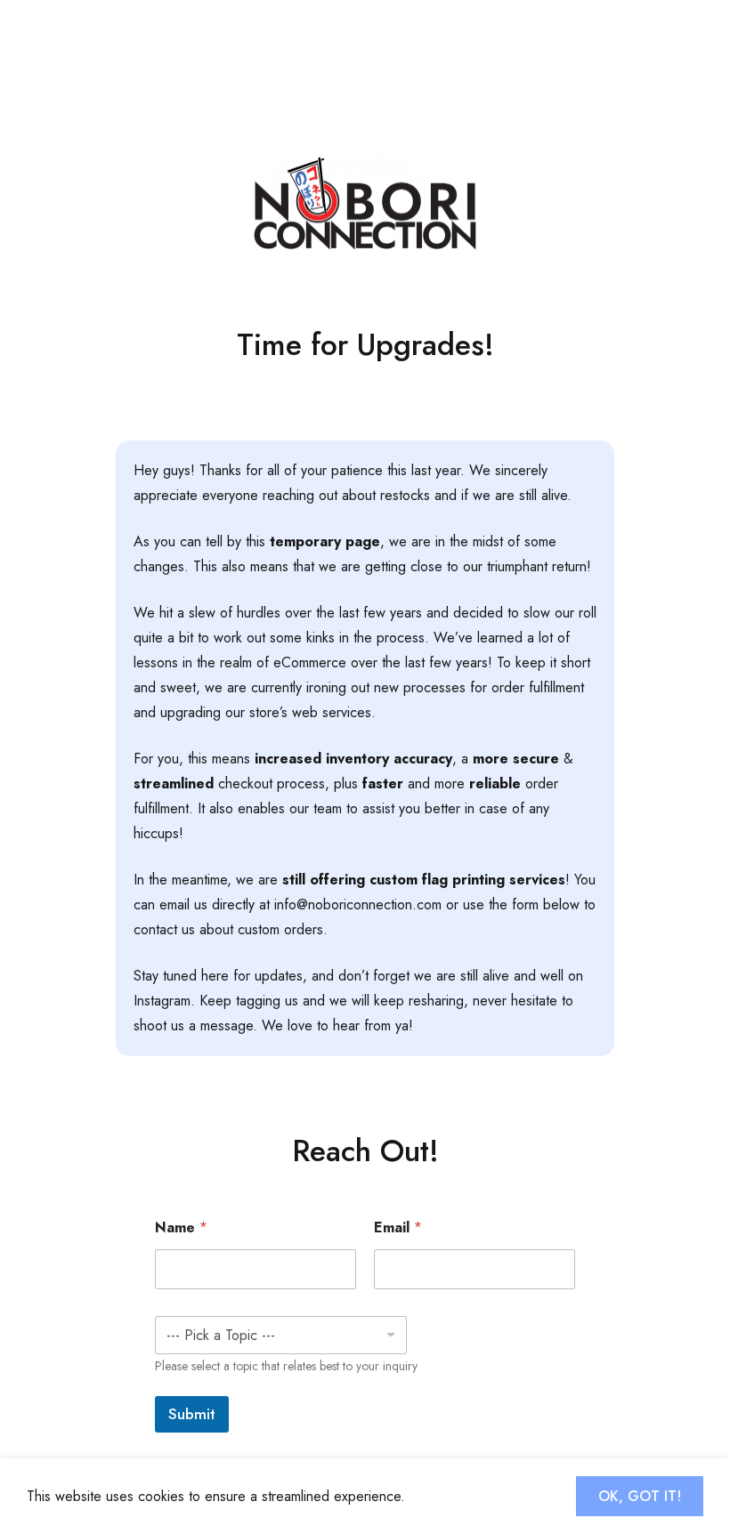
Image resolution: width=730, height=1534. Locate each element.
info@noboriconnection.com (358, 904)
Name (181, 1227)
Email (398, 1227)
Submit (191, 1414)
